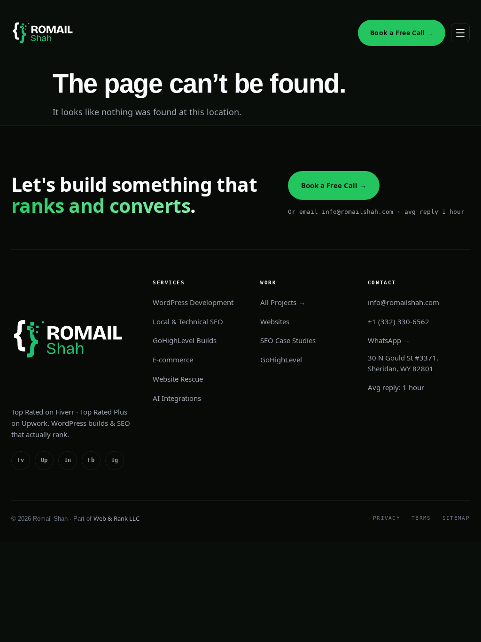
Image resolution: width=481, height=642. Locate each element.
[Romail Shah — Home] (44, 33)
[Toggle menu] (460, 32)
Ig (114, 460)
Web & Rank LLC (116, 518)
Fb (91, 460)
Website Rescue (178, 379)
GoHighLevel (281, 359)
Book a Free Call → (401, 32)
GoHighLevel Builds (185, 340)
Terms (421, 518)
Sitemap (456, 518)
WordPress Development (193, 302)
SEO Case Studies (288, 340)
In (67, 460)
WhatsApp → (389, 340)
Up (44, 460)
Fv (20, 460)
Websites (274, 321)
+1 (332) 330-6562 (398, 321)
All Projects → (282, 302)
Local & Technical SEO (188, 321)
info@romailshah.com (403, 302)
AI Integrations (177, 398)
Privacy (386, 518)
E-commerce (173, 359)
